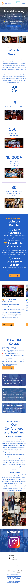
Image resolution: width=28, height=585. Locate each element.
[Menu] (23, 3)
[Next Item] (22, 509)
